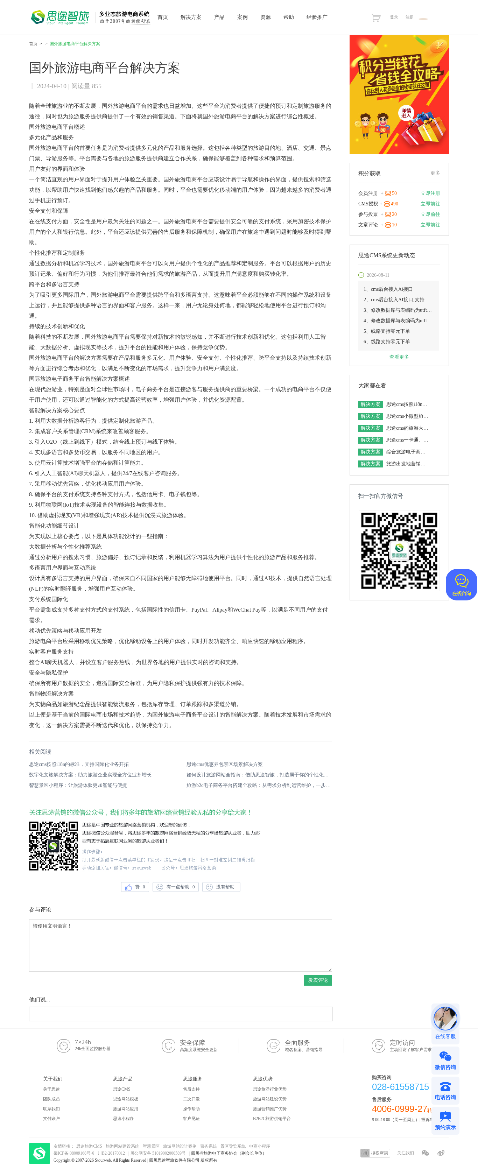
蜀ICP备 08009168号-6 (74, 1153)
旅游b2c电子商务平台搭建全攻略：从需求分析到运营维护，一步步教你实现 (259, 785)
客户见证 (191, 1118)
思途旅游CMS (89, 1146)
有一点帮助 (181, 886)
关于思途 (51, 1089)
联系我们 (51, 1108)
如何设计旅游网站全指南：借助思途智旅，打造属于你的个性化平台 (259, 774)
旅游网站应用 (125, 1108)
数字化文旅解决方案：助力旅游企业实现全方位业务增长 (90, 774)
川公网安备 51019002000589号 (158, 1153)
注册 (410, 17)
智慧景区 (151, 1146)
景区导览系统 (233, 1146)
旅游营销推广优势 (270, 1108)
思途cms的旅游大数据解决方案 (408, 428)
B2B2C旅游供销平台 (272, 1118)
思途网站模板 (125, 1099)
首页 (33, 43)
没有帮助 (226, 886)
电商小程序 (259, 1146)
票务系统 (208, 1146)
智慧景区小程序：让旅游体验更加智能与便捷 (78, 785)
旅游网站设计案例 (180, 1146)
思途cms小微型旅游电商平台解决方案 (408, 416)
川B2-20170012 (112, 1153)
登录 (394, 17)
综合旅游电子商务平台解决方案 (408, 452)
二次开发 (191, 1099)
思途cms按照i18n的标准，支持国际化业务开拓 (79, 764)
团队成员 (51, 1099)
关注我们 (405, 1152)
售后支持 (191, 1089)
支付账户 (51, 1118)
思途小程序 (123, 1118)
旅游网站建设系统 (122, 1146)
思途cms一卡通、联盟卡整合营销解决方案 (408, 440)
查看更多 (399, 357)
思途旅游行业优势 (270, 1089)
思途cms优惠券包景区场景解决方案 (225, 764)
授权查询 (375, 1153)
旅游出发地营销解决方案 (408, 463)
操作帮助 (191, 1108)
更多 (435, 173)
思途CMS (122, 1089)
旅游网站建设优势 (270, 1099)
